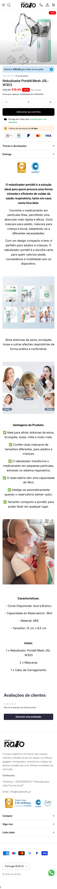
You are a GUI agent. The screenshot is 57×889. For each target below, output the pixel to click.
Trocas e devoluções (14, 145)
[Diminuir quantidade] (6, 102)
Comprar (8, 815)
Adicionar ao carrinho (28, 111)
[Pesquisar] (10, 4)
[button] (15, 76)
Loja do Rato (15, 874)
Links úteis (9, 832)
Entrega (7, 154)
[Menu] (3, 4)
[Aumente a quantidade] (50, 102)
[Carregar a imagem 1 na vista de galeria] (28, 39)
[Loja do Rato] (28, 5)
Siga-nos (8, 824)
